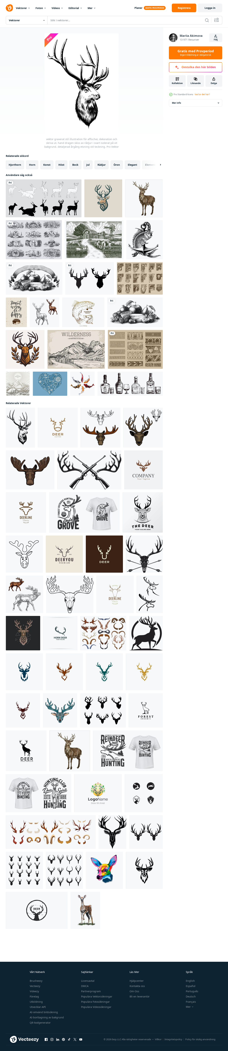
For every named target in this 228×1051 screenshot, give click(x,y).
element (150, 164)
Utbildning (36, 1001)
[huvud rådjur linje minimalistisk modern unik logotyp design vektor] (58, 428)
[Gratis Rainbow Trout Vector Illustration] (83, 312)
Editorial (73, 8)
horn (32, 164)
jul (88, 164)
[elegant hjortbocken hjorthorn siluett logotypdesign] (26, 750)
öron (117, 164)
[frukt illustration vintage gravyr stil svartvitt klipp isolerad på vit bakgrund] (135, 312)
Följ (216, 39)
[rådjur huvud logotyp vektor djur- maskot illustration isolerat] (103, 198)
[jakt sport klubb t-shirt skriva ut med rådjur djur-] (128, 750)
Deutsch (191, 996)
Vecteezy (35, 986)
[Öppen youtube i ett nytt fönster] (80, 1039)
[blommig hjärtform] (50, 384)
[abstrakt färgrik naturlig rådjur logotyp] (98, 793)
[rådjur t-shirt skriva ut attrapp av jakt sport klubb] (38, 793)
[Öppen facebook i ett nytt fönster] (46, 1039)
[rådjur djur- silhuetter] (150, 594)
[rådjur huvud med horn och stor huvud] (24, 671)
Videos (56, 8)
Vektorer (21, 8)
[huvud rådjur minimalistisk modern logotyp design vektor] (104, 554)
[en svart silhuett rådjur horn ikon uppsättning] (146, 832)
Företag (34, 996)
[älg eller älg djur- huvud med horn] (30, 469)
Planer (138, 8)
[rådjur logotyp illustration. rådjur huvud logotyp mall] (144, 870)
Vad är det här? (202, 94)
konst (46, 164)
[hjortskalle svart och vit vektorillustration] (69, 594)
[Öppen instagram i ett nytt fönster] (51, 1039)
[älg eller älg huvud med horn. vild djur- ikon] (100, 428)
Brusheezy (36, 980)
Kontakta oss (137, 986)
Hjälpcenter (137, 980)
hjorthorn (15, 164)
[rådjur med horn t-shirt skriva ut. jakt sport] (84, 512)
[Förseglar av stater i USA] (34, 239)
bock (75, 164)
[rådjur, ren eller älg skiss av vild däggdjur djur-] (44, 312)
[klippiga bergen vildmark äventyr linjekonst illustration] (76, 349)
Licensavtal (87, 980)
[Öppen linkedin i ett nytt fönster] (57, 1039)
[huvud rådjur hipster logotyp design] (115, 594)
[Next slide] (157, 164)
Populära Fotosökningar (95, 1001)
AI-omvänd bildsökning (44, 1012)
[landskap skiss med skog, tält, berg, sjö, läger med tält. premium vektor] (18, 384)
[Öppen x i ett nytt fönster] (75, 1039)
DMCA (84, 986)
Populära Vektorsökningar (96, 996)
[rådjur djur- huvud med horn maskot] (143, 428)
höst (61, 164)
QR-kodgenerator (40, 1022)
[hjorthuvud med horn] (60, 710)
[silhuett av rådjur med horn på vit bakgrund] (146, 633)
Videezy (34, 991)
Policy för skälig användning (200, 1039)
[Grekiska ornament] (135, 349)
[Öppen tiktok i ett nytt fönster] (69, 1039)
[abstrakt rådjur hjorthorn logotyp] (143, 469)
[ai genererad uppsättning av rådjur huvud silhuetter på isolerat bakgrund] (103, 710)
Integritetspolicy (173, 1039)
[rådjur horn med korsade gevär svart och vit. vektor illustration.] (89, 469)
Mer (90, 8)
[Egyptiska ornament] (140, 278)
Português (192, 991)
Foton (39, 8)
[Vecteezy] (9, 8)
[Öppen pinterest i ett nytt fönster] (63, 1039)
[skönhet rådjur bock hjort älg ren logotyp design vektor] (146, 710)
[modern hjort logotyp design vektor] (60, 633)
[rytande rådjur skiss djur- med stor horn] (24, 594)
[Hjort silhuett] (43, 198)
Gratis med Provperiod (196, 53)
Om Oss (134, 991)
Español (190, 986)
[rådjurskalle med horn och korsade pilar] (144, 554)
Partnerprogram (91, 991)
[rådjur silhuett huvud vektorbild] (89, 278)
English (190, 980)
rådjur (102, 164)
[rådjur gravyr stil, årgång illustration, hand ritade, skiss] (144, 198)
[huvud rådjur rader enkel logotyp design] (26, 512)
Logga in (210, 8)
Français (191, 1001)
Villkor (158, 1039)
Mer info (176, 102)
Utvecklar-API (38, 1007)
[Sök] (207, 20)
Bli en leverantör (140, 996)
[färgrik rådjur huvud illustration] (23, 633)
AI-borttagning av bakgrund (47, 1017)
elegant (132, 164)
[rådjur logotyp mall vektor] (144, 793)
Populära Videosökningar (96, 1007)
